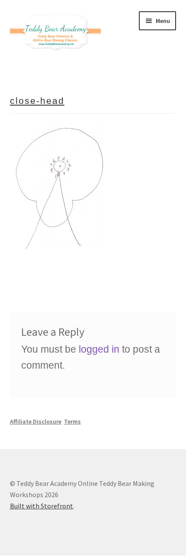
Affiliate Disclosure (35, 421)
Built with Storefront (41, 505)
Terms (72, 421)
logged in (99, 349)
